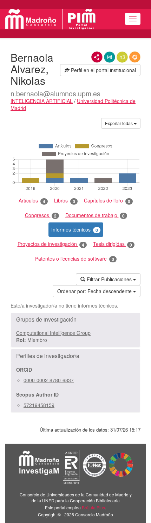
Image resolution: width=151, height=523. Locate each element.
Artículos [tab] (32, 200)
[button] (75, 319)
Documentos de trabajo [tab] (95, 215)
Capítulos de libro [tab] (107, 200)
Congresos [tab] (41, 215)
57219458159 (39, 404)
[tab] (75, 319)
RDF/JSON (134, 57)
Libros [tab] (64, 200)
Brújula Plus (93, 507)
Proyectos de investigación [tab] (51, 244)
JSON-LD (109, 57)
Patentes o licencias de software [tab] (74, 258)
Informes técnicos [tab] (74, 229)
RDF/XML (97, 57)
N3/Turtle (122, 57)
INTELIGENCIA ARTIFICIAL (42, 100)
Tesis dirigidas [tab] (112, 244)
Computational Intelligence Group (53, 332)
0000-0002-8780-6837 (49, 380)
